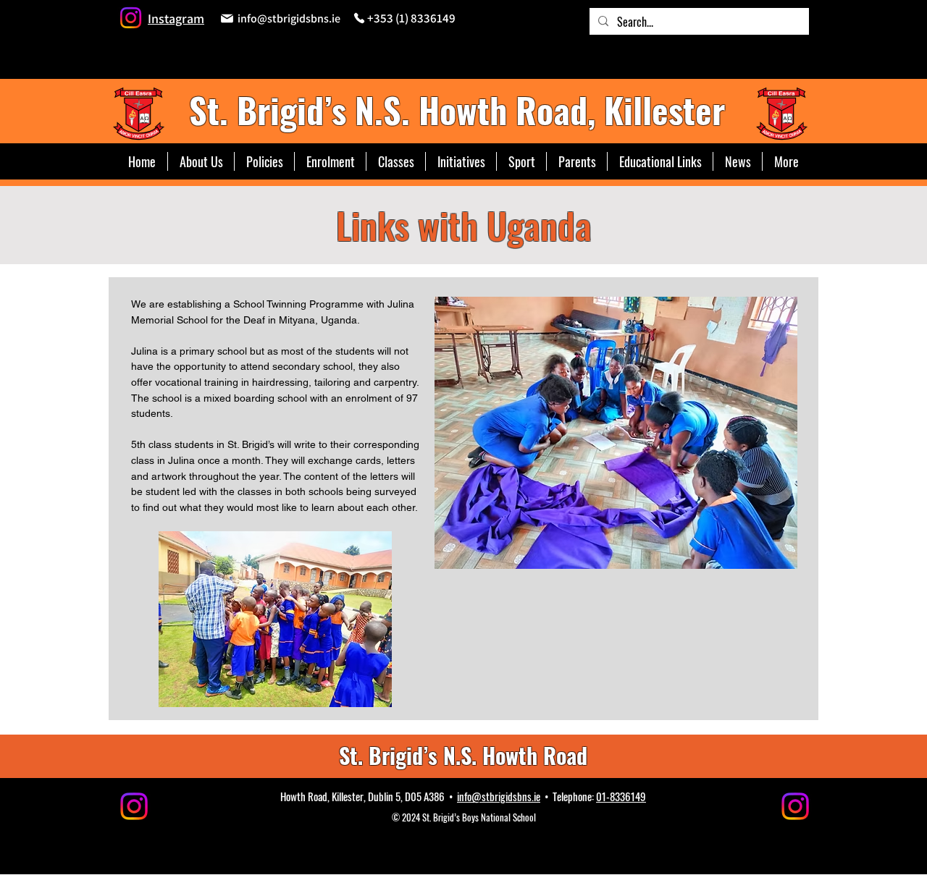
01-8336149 (621, 796)
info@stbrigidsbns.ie (498, 796)
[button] (395, 161)
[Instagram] (131, 18)
